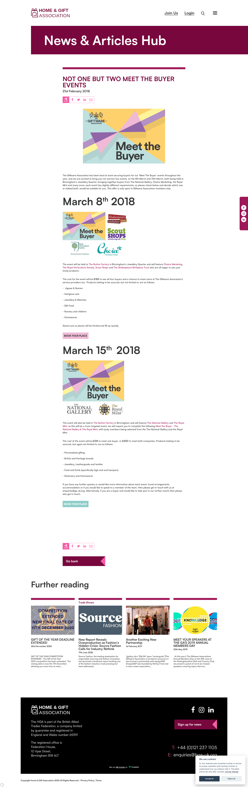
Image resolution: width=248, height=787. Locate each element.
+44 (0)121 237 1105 (197, 747)
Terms (99, 780)
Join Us (171, 12)
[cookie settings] (2, 784)
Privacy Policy (87, 780)
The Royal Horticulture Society (78, 267)
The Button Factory (99, 264)
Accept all (209, 779)
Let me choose (231, 772)
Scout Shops (101, 267)
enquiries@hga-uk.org (195, 754)
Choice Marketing (173, 264)
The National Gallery (158, 422)
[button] (215, 13)
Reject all (231, 779)
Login (189, 12)
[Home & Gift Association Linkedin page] (211, 710)
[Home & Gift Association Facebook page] (193, 710)
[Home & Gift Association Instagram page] (201, 710)
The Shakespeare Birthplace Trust (131, 267)
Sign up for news (189, 724)
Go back (72, 561)
